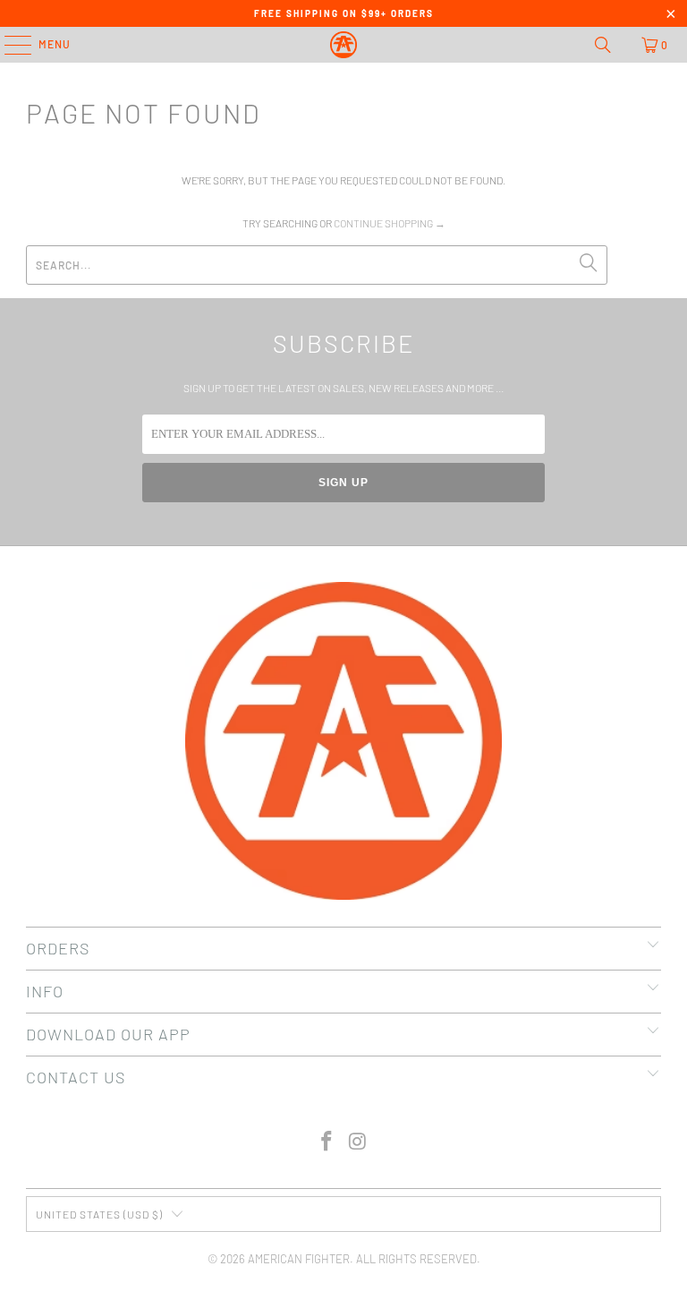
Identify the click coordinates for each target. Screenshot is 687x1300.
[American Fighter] (343, 45)
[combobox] (316, 265)
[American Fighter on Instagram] (358, 1142)
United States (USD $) (99, 1214)
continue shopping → (389, 223)
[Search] (603, 45)
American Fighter (299, 1259)
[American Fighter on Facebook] (327, 1142)
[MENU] (9, 45)
